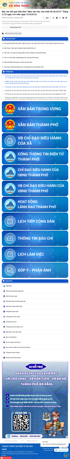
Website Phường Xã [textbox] (32, 441)
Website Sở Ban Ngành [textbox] (11, 441)
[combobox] (13, 441)
